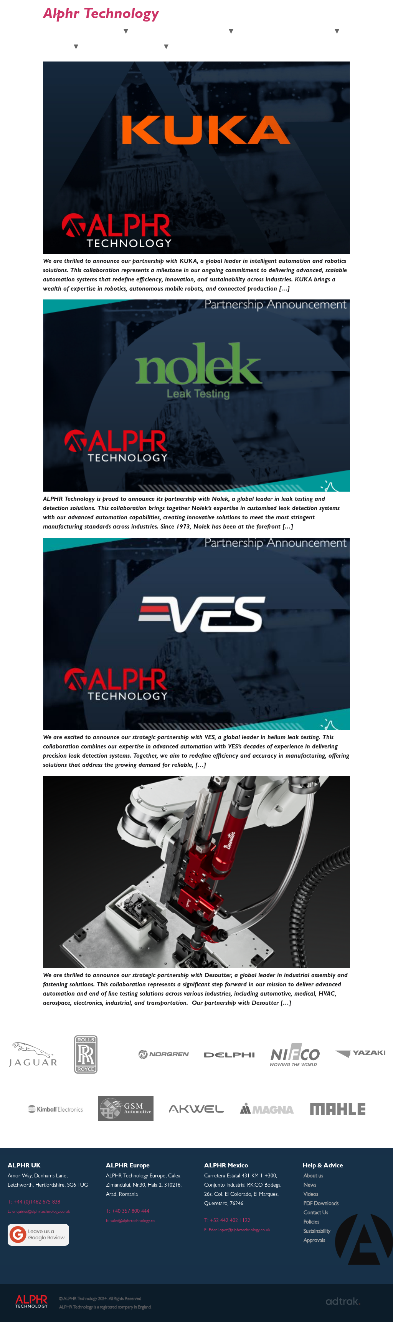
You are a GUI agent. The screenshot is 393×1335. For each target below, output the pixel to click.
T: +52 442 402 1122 (227, 1221)
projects (100, 48)
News (310, 1185)
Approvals (314, 1241)
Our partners (140, 48)
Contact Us (316, 1213)
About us (313, 1176)
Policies (311, 1222)
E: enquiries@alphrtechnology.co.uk (39, 1212)
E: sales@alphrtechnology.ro (130, 1221)
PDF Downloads (321, 1204)
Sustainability (317, 1231)
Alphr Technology (101, 15)
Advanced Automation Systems (181, 32)
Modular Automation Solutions (287, 32)
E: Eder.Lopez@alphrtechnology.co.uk (237, 1230)
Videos (311, 1194)
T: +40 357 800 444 (127, 1211)
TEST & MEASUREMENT (83, 32)
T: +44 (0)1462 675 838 (34, 1202)
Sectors (58, 48)
